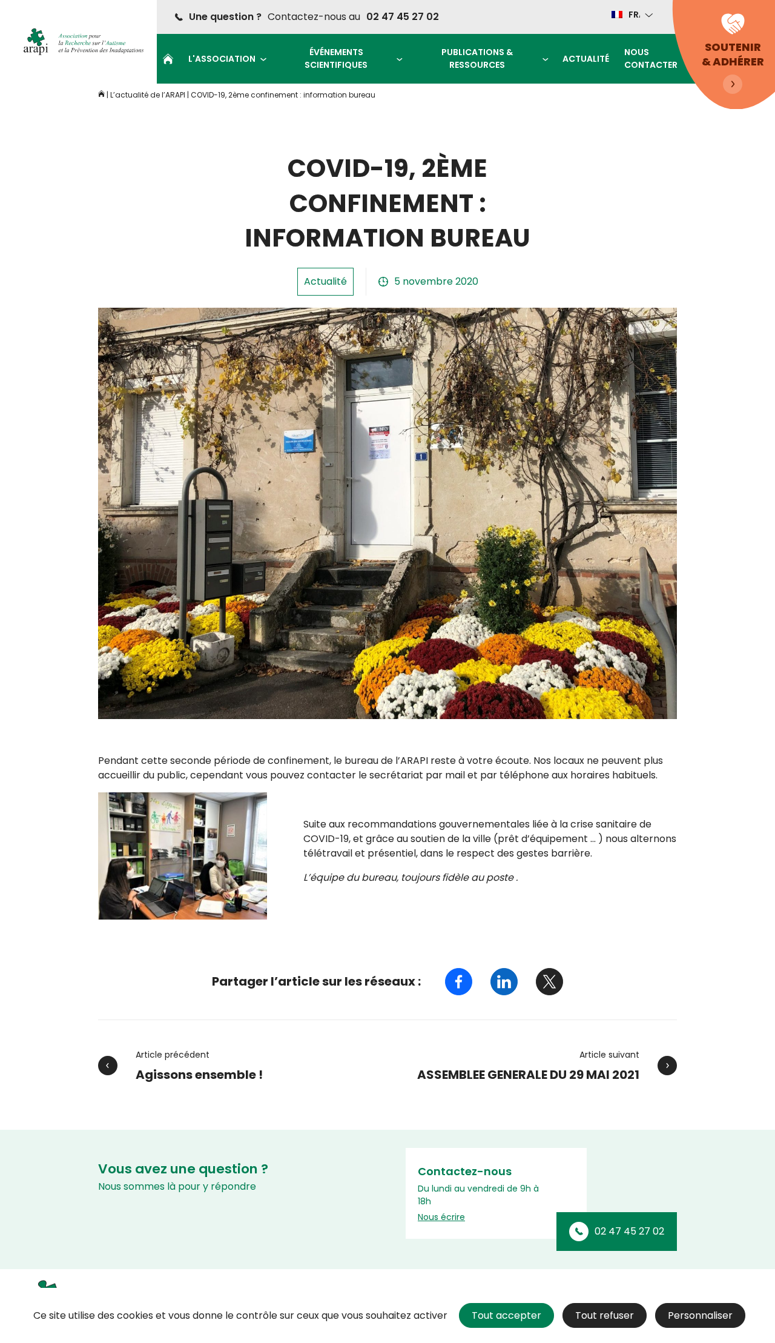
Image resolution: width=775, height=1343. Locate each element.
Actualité (585, 59)
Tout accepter (506, 1315)
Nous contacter (651, 58)
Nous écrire (441, 1217)
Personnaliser (700, 1315)
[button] (631, 14)
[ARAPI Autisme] (80, 41)
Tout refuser (604, 1315)
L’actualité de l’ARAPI (147, 95)
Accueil (168, 59)
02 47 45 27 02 (402, 17)
